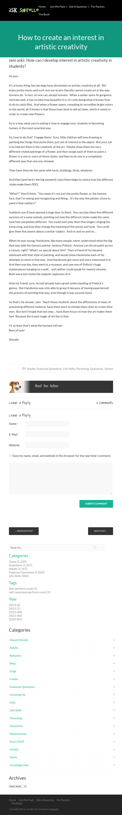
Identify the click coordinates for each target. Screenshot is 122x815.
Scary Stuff (17, 741)
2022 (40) (15, 612)
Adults (31, 368)
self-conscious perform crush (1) (29, 592)
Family (14, 679)
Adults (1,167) (18, 568)
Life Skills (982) (19, 576)
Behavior (15, 655)
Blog (12, 663)
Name (13, 423)
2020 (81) (15, 619)
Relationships (18, 733)
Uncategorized (19, 765)
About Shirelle (19, 640)
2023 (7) (14, 608)
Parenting (82, 368)
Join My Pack (57, 6)
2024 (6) (14, 605)
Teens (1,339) (17, 561)
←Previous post (24, 531)
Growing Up (17, 694)
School (108, 368)
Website (14, 445)
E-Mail (14, 434)
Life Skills (69, 368)
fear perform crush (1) (23, 588)
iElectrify (54, 809)
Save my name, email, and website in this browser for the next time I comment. (61, 455)
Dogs (13, 671)
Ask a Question (78, 6)
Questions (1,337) (20, 565)
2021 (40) (15, 615)
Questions (96, 368)
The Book (44, 14)
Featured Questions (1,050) (26, 572)
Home (42, 6)
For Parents (98, 6)
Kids (12, 702)
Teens (13, 757)
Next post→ (100, 531)
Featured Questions (49, 368)
